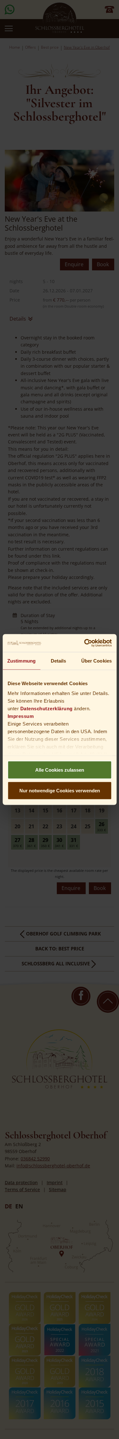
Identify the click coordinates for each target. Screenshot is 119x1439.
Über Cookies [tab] (96, 660)
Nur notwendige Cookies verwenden (59, 790)
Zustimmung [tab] (21, 660)
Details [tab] (58, 660)
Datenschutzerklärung (46, 708)
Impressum (20, 716)
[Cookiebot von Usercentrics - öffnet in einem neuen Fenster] (85, 643)
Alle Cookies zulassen (59, 769)
